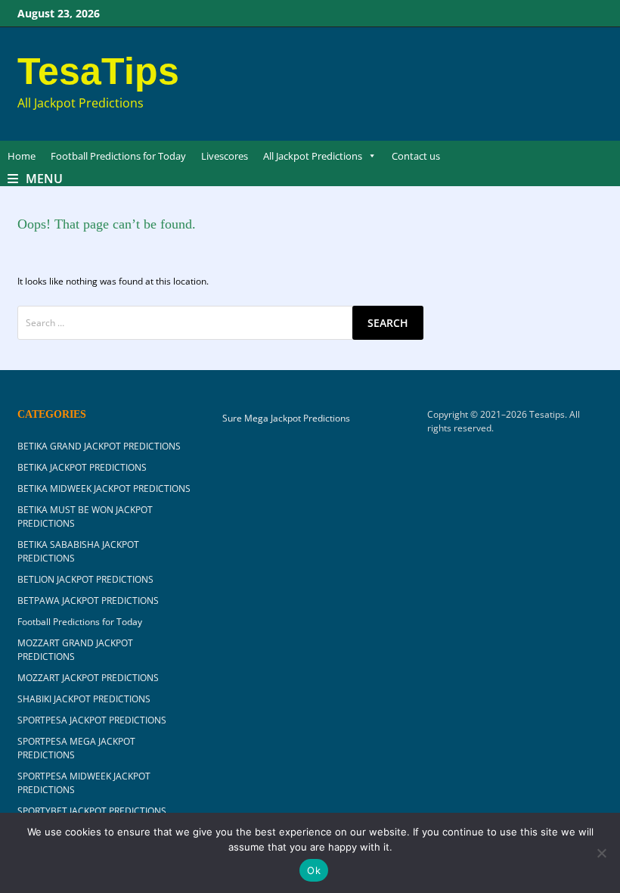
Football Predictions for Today (118, 156)
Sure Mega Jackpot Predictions (286, 418)
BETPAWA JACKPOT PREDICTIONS (88, 600)
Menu (44, 178)
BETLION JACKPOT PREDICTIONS (85, 579)
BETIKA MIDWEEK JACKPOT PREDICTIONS (104, 488)
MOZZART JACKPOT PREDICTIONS (88, 677)
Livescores (224, 156)
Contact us (416, 156)
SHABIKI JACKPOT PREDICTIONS (83, 698)
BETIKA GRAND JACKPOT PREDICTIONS (99, 446)
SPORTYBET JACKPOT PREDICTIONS (91, 810)
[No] (601, 852)
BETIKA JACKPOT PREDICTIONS (82, 467)
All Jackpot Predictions (312, 156)
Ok (314, 870)
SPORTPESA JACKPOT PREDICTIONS (91, 720)
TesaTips (98, 71)
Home (22, 156)
